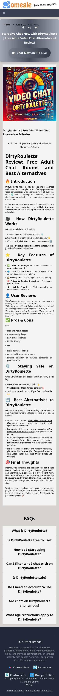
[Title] (4, 13)
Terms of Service (15, 690)
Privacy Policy (32, 690)
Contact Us (46, 690)
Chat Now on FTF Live (32, 54)
